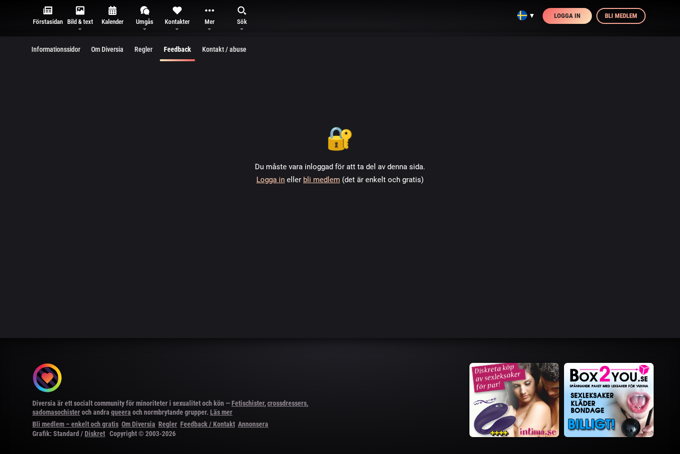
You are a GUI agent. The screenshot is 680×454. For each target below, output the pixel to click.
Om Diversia (107, 49)
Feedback (177, 49)
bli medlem (321, 179)
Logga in (567, 15)
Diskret (95, 434)
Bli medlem (621, 15)
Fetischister (247, 403)
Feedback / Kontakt (207, 424)
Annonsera (253, 424)
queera (121, 412)
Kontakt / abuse (224, 49)
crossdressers (287, 403)
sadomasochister (56, 412)
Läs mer (221, 412)
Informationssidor (55, 49)
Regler (143, 49)
